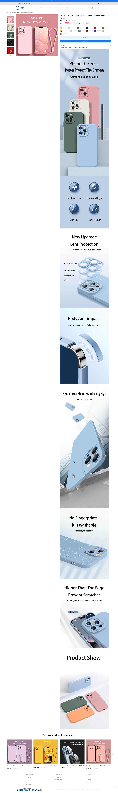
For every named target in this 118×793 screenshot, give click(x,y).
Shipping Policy (29, 781)
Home (38, 7)
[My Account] (92, 8)
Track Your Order (66, 7)
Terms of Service (29, 784)
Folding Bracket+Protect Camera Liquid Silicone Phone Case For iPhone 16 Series (19, 766)
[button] (17, 35)
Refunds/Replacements (59, 782)
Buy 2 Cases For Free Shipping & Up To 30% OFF (59, 0)
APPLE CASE (42, 7)
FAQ (29, 779)
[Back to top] (115, 789)
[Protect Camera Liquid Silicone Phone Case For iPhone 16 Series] (37, 35)
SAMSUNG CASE (50, 7)
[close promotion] (102, 1)
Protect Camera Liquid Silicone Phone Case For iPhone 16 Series (45, 765)
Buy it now (85, 41)
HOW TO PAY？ (59, 781)
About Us (29, 777)
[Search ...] (88, 8)
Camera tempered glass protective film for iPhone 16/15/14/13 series (72, 765)
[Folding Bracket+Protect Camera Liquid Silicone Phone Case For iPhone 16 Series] (19, 752)
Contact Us (58, 777)
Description (62, 45)
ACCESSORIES (58, 7)
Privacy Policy (29, 782)
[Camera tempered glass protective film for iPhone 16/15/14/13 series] (72, 752)
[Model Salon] (20, 8)
